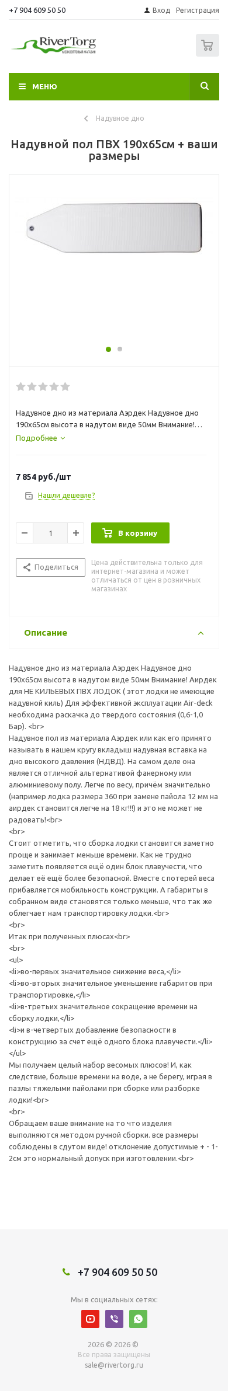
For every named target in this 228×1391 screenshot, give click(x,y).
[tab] (40, 438)
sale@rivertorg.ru (114, 1365)
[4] (54, 387)
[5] (65, 387)
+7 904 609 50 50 (37, 10)
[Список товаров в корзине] (209, 54)
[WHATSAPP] (138, 1319)
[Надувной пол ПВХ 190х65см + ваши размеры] (114, 265)
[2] (32, 387)
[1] (21, 387)
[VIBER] (114, 1319)
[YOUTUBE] (90, 1319)
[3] (43, 387)
